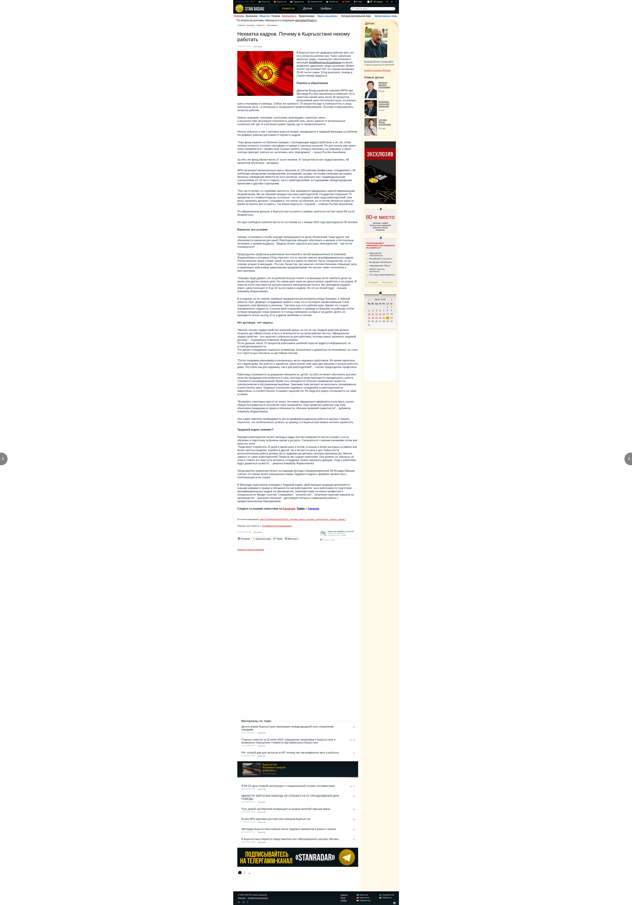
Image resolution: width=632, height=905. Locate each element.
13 (380, 314)
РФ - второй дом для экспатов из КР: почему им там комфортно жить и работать (290, 752)
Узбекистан (333, 2)
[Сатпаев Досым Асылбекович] (371, 134)
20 (380, 318)
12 (376, 314)
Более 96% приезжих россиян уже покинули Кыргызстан (276, 819)
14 (384, 314)
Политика (239, 16)
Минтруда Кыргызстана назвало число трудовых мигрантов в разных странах (288, 829)
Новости (261, 25)
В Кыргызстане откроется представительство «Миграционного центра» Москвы (290, 839)
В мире (359, 2)
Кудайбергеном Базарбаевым (277, 526)
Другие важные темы (386, 16)
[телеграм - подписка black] (297, 865)
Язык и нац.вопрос (327, 16)
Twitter (301, 508)
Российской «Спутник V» (380, 259)
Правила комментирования (250, 549)
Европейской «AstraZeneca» (376, 254)
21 (384, 318)
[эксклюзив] (380, 203)
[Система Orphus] (338, 541)
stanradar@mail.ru (306, 20)
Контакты (242, 898)
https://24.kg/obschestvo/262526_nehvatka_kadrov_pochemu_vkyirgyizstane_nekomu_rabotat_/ (303, 519)
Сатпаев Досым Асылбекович (385, 122)
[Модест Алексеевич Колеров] (376, 42)
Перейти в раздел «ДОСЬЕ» (377, 70)
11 (373, 314)
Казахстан (266, 2)
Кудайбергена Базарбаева (325, 62)
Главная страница (245, 25)
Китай (347, 2)
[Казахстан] (351, 740)
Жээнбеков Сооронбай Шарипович (384, 104)
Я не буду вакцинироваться (382, 275)
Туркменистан (316, 2)
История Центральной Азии (356, 16)
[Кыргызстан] (266, 46)
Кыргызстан (282, 2)
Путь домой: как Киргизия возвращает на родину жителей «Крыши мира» (286, 809)
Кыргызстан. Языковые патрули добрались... (274, 767)
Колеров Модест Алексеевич (378, 61)
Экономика (251, 16)
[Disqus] (297, 594)
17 (369, 318)
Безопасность (289, 16)
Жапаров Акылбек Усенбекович (384, 84)
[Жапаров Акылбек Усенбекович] (371, 97)
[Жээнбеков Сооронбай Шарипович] (371, 115)
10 (369, 314)
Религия (275, 16)
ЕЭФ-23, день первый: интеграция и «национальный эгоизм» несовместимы (288, 785)
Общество (264, 16)
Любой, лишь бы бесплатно (377, 270)
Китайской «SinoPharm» (380, 262)
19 (376, 318)
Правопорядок (307, 16)
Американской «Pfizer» (380, 266)
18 (373, 318)
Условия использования (258, 898)
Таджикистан (298, 2)
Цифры (344, 900)
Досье (343, 898)
